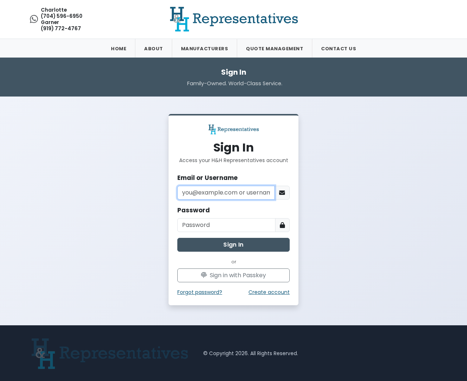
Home (118, 48)
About (153, 48)
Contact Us (338, 48)
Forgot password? (199, 292)
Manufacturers (204, 48)
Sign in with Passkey (237, 275)
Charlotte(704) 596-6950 (61, 13)
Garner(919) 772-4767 (61, 25)
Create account (269, 292)
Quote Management (274, 48)
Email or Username (207, 177)
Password (193, 210)
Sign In (233, 244)
